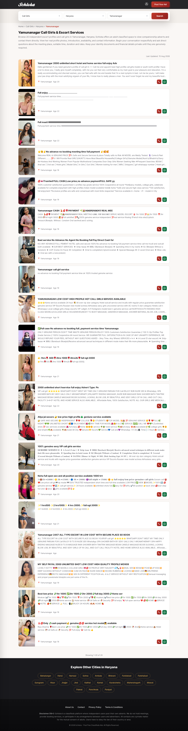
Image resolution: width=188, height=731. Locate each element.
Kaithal (88, 682)
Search (159, 16)
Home (21, 26)
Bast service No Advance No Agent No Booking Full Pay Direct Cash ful (75, 240)
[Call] (159, 82)
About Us (69, 707)
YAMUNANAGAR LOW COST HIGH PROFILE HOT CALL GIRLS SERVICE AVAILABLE (82, 299)
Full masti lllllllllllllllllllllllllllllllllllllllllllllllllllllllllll (59, 122)
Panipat (108, 689)
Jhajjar (64, 682)
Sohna (85, 676)
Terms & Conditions (114, 707)
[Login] (146, 4)
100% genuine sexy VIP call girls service (59, 446)
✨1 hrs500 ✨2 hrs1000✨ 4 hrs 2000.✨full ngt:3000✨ (69, 505)
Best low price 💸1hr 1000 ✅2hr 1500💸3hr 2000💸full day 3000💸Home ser (80, 593)
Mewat (150, 682)
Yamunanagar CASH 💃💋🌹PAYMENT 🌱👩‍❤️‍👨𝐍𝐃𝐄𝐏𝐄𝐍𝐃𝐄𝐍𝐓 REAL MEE (75, 210)
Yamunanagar (52, 26)
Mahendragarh (133, 682)
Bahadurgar (45, 676)
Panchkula (93, 689)
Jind (76, 682)
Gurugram (39, 682)
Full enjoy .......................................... (57, 92)
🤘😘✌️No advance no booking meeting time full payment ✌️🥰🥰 (73, 151)
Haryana (39, 26)
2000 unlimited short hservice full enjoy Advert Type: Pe (68, 387)
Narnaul (72, 676)
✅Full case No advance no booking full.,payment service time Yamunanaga (78, 328)
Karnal (100, 682)
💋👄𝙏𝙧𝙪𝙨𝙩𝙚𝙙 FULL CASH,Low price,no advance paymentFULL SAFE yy (76, 181)
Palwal (79, 689)
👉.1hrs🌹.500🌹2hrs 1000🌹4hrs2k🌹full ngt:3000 (66, 358)
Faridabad (126, 676)
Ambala (98, 676)
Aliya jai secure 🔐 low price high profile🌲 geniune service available (74, 416)
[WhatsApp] (164, 82)
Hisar (52, 682)
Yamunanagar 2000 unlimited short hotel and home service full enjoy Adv (77, 63)
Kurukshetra (114, 682)
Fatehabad (143, 676)
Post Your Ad (160, 4)
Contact (81, 707)
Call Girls (30, 26)
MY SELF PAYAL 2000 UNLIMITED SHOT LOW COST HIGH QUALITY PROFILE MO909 (83, 564)
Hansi (60, 676)
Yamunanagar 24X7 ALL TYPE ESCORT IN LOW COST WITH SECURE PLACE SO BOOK (84, 534)
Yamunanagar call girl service (53, 269)
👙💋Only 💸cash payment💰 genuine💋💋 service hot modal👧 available (77, 623)
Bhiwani (111, 676)
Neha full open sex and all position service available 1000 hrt (70, 475)
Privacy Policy (95, 707)
